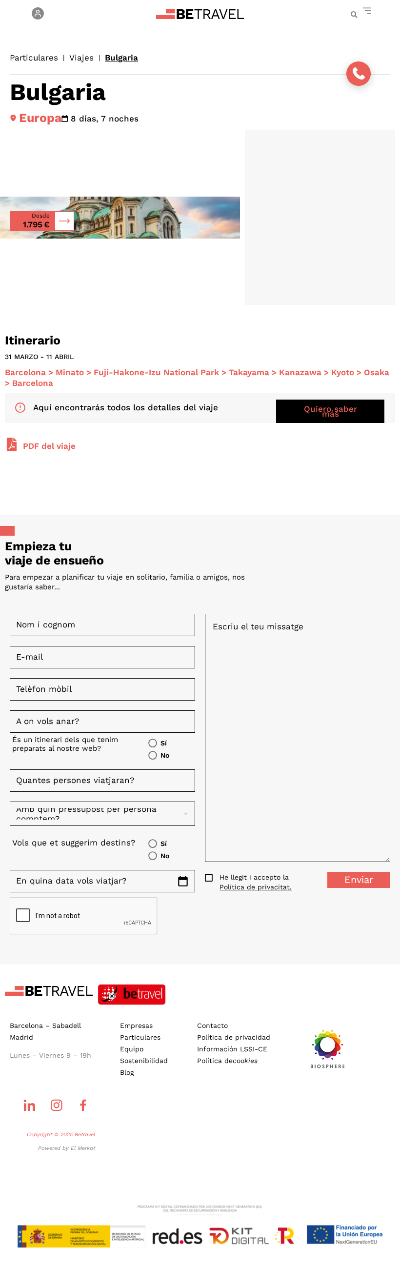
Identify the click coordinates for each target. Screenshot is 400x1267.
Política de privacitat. (256, 887)
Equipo (131, 1049)
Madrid (21, 1037)
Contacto (212, 1025)
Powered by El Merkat (66, 1148)
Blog (127, 1072)
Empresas (136, 1025)
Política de (227, 1061)
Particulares (34, 57)
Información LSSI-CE (232, 1049)
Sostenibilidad (144, 1061)
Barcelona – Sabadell (45, 1025)
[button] (354, 14)
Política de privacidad (233, 1037)
